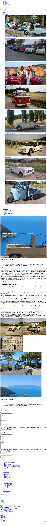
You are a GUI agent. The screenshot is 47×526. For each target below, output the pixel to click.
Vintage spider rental (9, 85)
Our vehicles (5, 239)
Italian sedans (8, 180)
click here (10, 429)
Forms (1, 522)
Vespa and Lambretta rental (10, 38)
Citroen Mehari (8, 157)
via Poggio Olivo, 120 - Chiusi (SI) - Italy (8, 508)
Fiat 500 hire (7, 61)
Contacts (2, 519)
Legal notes (2, 520)
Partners (2, 521)
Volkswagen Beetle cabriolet (10, 133)
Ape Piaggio (7, 204)
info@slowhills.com (7, 512)
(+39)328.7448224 (6, 510)
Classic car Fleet (3, 517)
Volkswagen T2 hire (9, 109)
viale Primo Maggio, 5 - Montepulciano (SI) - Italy (10, 506)
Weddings (2, 518)
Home (4, 238)
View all (4, 205)
